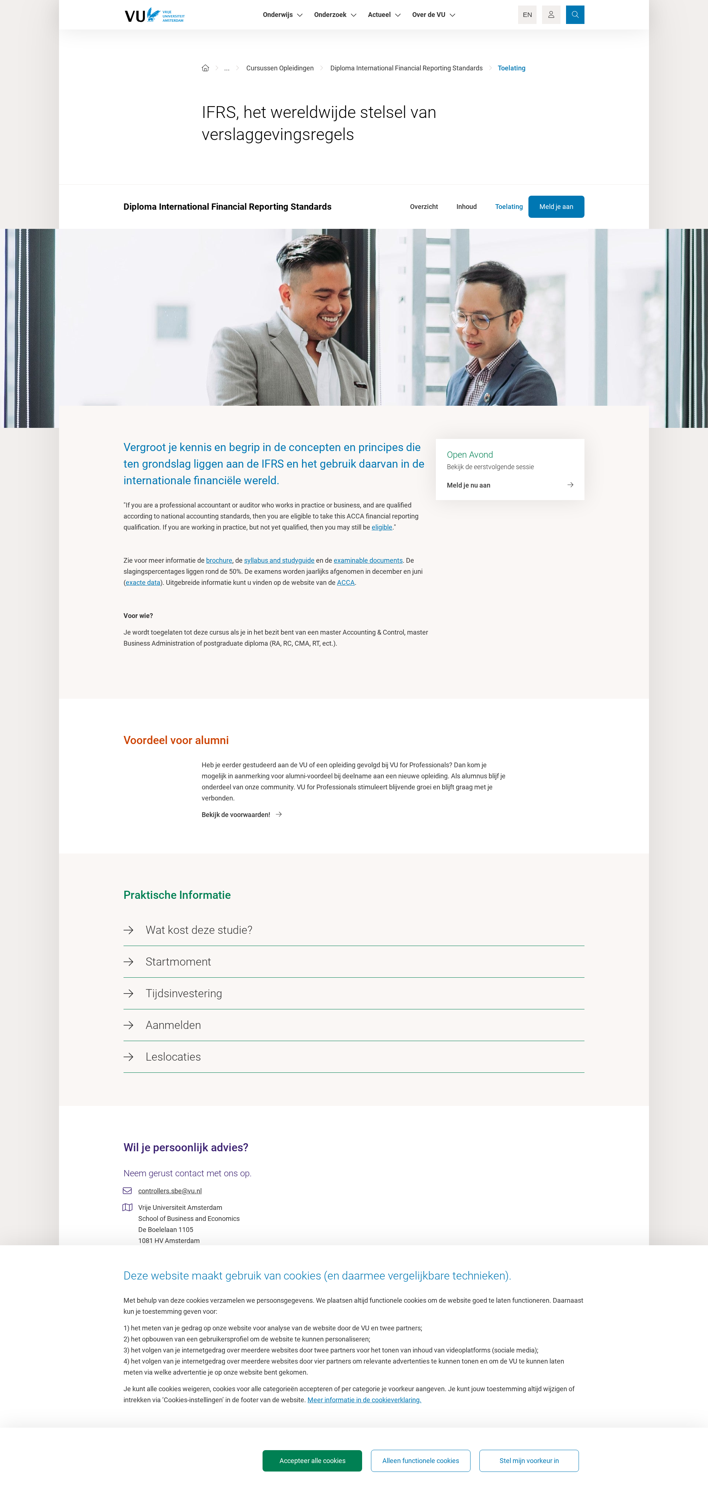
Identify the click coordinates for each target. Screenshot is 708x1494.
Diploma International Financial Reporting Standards (406, 68)
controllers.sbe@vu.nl (170, 1191)
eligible (382, 527)
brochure (219, 560)
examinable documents (368, 560)
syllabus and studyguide (279, 560)
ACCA (346, 582)
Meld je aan (556, 206)
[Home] (205, 68)
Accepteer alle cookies (313, 1461)
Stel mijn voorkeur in (529, 1461)
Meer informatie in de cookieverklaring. (364, 1400)
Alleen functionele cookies (420, 1461)
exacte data (143, 582)
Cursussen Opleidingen (280, 68)
